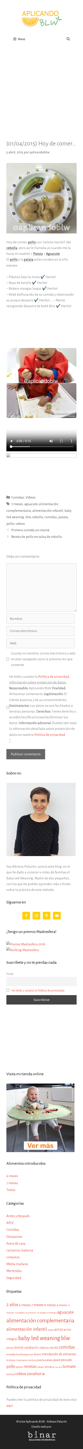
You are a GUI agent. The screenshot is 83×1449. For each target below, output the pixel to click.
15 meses (41, 1312)
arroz (58, 1329)
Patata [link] (38, 253)
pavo (56, 1360)
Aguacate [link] (53, 253)
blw (28, 517)
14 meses (30, 1312)
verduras (10, 1374)
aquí (9, 1405)
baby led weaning (39, 1338)
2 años (12, 1304)
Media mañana (17, 1264)
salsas (40, 1367)
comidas (50, 517)
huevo (38, 1354)
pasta (40, 1360)
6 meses (12, 1176)
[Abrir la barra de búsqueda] (68, 39)
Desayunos (14, 1236)
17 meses (51, 1312)
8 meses (50, 1305)
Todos (10, 1190)
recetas (30, 1366)
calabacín (31, 1347)
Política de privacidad (53, 676)
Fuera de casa (16, 1243)
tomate (69, 1366)
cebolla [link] (11, 248)
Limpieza (13, 1257)
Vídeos (31, 497)
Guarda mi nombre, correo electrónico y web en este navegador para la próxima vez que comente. (43, 659)
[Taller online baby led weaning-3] (41, 456)
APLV (10, 1223)
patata (63, 517)
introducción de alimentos (59, 1354)
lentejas (11, 1360)
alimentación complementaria (40, 1321)
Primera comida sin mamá (30, 530)
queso (19, 1366)
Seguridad (13, 1278)
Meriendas (14, 1271)
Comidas (17, 497)
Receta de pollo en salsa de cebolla (36, 536)
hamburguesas (24, 1354)
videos (20, 523)
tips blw (58, 1367)
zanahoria (36, 1373)
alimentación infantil (47, 510)
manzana (21, 1360)
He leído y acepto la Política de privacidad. (38, 990)
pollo (10, 523)
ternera (49, 1366)
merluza (32, 1360)
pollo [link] (32, 242)
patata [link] (28, 259)
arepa (50, 1330)
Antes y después (18, 1216)
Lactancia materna (19, 1250)
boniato (10, 1347)
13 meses (19, 1312)
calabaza (44, 1347)
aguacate (30, 504)
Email (9, 973)
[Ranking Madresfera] (22, 950)
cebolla (37, 517)
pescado (66, 1360)
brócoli (18, 1347)
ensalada (11, 1354)
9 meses (62, 1305)
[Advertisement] (41, 89)
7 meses (17, 504)
